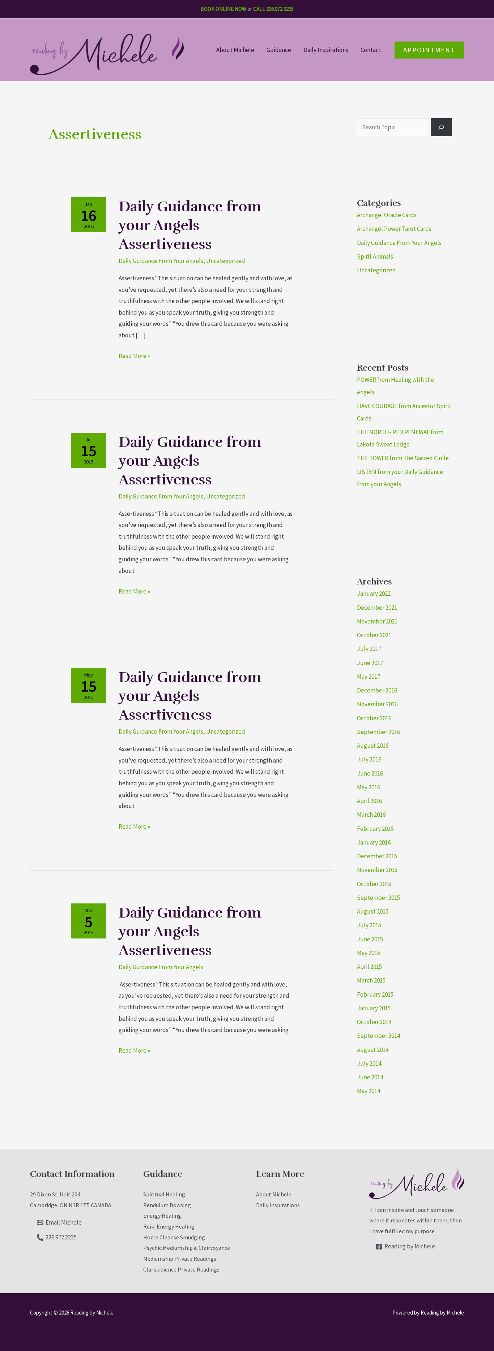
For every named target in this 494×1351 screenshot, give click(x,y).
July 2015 (369, 925)
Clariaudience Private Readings (181, 1269)
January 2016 (374, 842)
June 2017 (370, 663)
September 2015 (378, 898)
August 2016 (372, 746)
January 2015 (374, 1008)
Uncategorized (225, 261)
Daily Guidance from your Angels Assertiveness (190, 225)
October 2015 (374, 884)
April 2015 (369, 967)
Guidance (279, 50)
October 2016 (374, 718)
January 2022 (374, 593)
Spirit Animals (375, 256)
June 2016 (370, 773)
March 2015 (371, 980)
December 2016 (377, 690)
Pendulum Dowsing (167, 1205)
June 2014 (370, 1077)
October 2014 (374, 1022)
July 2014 (369, 1063)
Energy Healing (162, 1215)
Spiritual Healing (164, 1194)
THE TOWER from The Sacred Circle (403, 458)
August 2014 (372, 1050)
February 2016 (375, 829)
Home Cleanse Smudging (174, 1237)
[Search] (441, 127)
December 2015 (377, 856)
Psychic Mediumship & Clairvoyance (186, 1247)
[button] (429, 50)
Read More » (134, 355)
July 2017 (369, 649)
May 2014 (368, 1091)
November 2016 (377, 704)
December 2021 (377, 608)
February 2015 (375, 994)
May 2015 (368, 953)
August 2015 (372, 911)
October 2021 (374, 635)
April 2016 (369, 801)
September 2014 (378, 1036)
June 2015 (370, 939)
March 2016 (371, 815)
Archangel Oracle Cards (387, 215)
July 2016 (369, 759)
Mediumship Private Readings (179, 1258)
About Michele (235, 50)
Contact (371, 50)
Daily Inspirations (325, 50)
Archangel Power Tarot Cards (394, 229)
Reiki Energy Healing (169, 1226)
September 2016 (378, 732)
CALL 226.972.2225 (273, 8)
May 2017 (368, 677)
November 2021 (377, 621)
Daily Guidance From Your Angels (161, 261)
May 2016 (368, 787)
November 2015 (377, 870)
